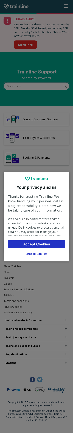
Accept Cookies (36, 244)
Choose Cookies (36, 254)
